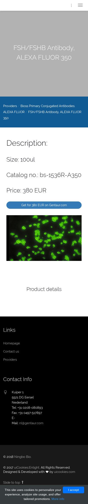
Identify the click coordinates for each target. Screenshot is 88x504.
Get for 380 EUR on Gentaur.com (44, 205)
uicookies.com (64, 472)
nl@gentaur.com (31, 423)
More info (57, 499)
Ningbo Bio (22, 457)
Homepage (20, 6)
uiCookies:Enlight (26, 467)
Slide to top (12, 482)
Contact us (11, 351)
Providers (10, 106)
